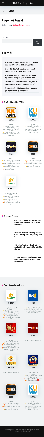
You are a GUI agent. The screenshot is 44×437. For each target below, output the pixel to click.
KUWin (33, 120)
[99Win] (11, 151)
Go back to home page (21, 25)
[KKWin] (11, 117)
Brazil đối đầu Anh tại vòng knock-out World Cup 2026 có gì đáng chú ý (20, 70)
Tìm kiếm (5, 37)
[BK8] (33, 300)
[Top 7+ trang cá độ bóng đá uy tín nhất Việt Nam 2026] (22, 3)
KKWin (11, 120)
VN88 (33, 335)
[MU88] (11, 333)
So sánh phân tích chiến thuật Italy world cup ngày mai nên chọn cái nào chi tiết (21, 83)
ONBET (11, 188)
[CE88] (33, 151)
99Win (11, 154)
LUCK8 (11, 368)
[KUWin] (33, 117)
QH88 (33, 368)
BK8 (33, 303)
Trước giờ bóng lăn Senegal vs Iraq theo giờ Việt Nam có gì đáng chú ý (21, 89)
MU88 (11, 335)
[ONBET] (11, 186)
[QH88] (33, 365)
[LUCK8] (11, 365)
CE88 (33, 154)
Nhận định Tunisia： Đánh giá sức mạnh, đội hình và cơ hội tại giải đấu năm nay (21, 76)
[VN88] (33, 333)
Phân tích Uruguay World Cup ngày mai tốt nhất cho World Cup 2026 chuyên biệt (21, 63)
